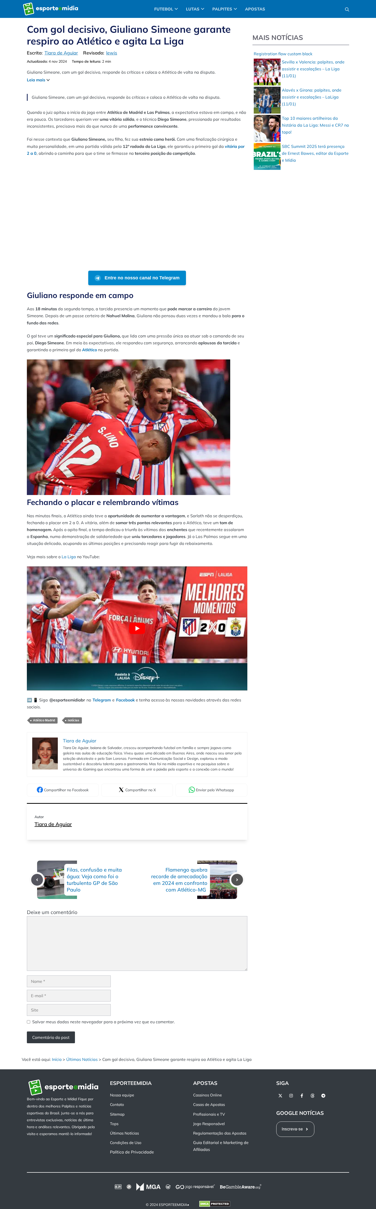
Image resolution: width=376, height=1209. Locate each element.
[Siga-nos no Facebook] (302, 1096)
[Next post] (237, 879)
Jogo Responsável (209, 1123)
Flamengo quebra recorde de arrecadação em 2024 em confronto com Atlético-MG (179, 879)
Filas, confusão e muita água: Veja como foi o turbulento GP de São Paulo (94, 879)
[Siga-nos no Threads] (312, 1096)
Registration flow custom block (283, 53)
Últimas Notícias (82, 1059)
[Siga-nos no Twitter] (280, 1096)
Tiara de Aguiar (53, 824)
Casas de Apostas (209, 1104)
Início (57, 1059)
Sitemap (117, 1114)
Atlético (89, 349)
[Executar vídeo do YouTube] (137, 628)
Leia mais (36, 79)
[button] (347, 9)
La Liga (69, 556)
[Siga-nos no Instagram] (291, 1096)
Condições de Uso (125, 1142)
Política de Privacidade (132, 1152)
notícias (73, 720)
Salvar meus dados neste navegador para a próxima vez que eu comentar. (103, 1021)
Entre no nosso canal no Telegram (141, 277)
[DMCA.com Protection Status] (214, 1205)
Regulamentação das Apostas (219, 1133)
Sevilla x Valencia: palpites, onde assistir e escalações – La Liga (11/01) (313, 68)
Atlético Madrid (44, 720)
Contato (117, 1104)
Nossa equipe (122, 1095)
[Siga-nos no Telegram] (323, 1096)
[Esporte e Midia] (50, 9)
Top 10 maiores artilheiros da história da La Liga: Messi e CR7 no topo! (315, 125)
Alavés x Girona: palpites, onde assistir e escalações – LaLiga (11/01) (311, 96)
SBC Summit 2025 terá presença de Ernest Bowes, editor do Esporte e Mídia (315, 153)
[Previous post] (37, 879)
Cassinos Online (207, 1095)
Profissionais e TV (209, 1114)
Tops (114, 1123)
